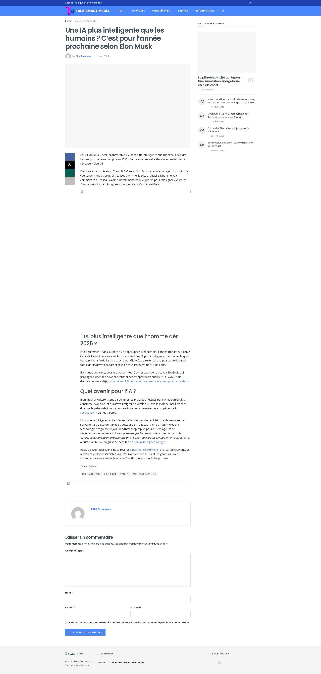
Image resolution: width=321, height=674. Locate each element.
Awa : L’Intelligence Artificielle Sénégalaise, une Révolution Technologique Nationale (231, 101)
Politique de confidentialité (88, 2)
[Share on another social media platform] (70, 181)
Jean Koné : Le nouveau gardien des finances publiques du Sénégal (228, 115)
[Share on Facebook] (70, 157)
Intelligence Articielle (144, 473)
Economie (138, 10)
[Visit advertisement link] (128, 489)
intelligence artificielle (144, 450)
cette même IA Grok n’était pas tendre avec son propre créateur (148, 381)
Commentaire (75, 550)
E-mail (70, 607)
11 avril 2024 (103, 56)
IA (223, 10)
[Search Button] (254, 11)
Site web (135, 607)
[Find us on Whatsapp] (255, 3)
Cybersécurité (161, 10)
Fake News (110, 473)
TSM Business (83, 56)
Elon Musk (94, 473)
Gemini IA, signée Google (149, 442)
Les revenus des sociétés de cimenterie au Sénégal (230, 144)
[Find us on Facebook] (246, 3)
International (205, 10)
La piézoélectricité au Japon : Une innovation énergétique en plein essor (219, 81)
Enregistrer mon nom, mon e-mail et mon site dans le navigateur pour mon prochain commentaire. (129, 622)
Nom (69, 592)
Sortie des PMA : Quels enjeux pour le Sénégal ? (228, 130)
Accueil (69, 2)
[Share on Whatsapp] (70, 173)
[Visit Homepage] (87, 11)
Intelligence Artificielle (85, 21)
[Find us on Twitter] (250, 3)
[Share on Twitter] (70, 165)
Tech (121, 10)
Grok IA (124, 473)
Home (68, 21)
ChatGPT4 (91, 412)
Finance (183, 10)
